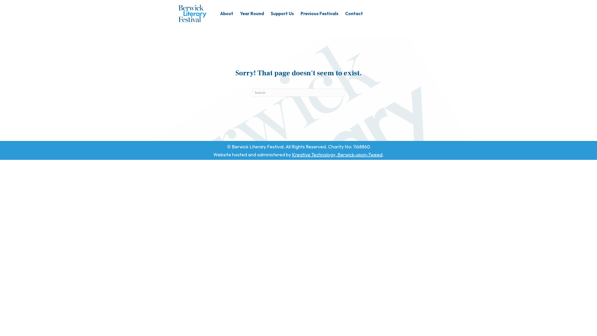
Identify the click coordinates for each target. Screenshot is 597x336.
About (226, 13)
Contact (354, 13)
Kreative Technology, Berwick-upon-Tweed (337, 155)
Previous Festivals (319, 13)
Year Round (252, 13)
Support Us (282, 13)
